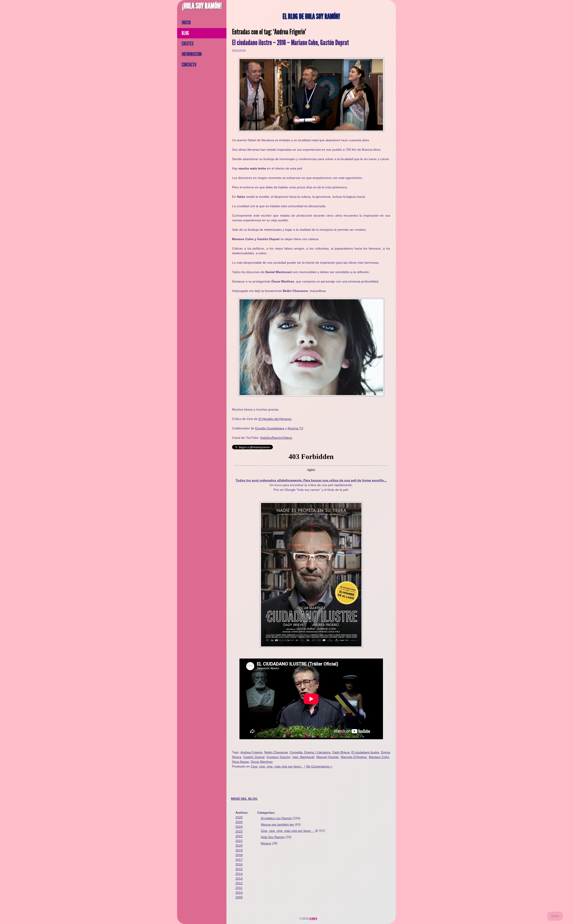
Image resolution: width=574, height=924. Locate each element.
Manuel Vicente (327, 757)
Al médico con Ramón (276, 818)
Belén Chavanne (276, 752)
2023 (239, 831)
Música (266, 843)
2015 (239, 869)
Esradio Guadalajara (269, 428)
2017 (239, 859)
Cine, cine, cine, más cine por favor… (287, 831)
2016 (239, 864)
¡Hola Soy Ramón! (202, 6)
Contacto (189, 65)
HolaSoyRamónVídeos (276, 437)
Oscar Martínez (262, 761)
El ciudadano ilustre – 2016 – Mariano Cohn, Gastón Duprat (290, 42)
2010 (239, 892)
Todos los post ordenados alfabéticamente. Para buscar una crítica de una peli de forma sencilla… (311, 480)
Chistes (188, 44)
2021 (239, 841)
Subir (555, 916)
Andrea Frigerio (251, 752)
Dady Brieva (341, 752)
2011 (238, 888)
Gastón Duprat (253, 757)
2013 (239, 878)
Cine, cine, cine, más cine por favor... (277, 766)
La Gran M (313, 918)
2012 (239, 883)
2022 (239, 836)
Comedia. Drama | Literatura (310, 752)
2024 (239, 826)
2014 (239, 874)
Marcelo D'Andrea (354, 757)
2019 (239, 850)
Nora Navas (240, 761)
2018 (239, 855)
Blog (185, 33)
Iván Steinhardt (303, 757)
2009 (239, 897)
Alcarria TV (295, 428)
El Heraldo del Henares (275, 419)
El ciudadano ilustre (365, 752)
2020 (239, 845)
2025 (239, 822)
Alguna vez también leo (277, 824)
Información (192, 54)
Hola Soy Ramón (273, 837)
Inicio (186, 23)
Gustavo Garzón (278, 757)
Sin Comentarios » (319, 766)
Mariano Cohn (379, 757)
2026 (239, 817)
